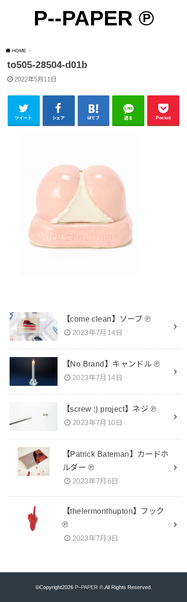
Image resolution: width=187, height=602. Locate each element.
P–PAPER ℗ (89, 587)
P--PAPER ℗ (94, 18)
